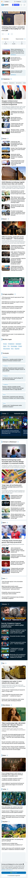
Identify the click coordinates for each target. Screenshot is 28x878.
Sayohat (17, 348)
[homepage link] (5, 5)
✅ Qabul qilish (13, 872)
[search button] (21, 5)
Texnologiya (14, 346)
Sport (4, 346)
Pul (8, 346)
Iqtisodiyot (18, 344)
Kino (12, 348)
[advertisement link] (15, 4)
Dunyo (5, 344)
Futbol (20, 346)
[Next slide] (12, 34)
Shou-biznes (6, 348)
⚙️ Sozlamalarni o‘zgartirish (13, 875)
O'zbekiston (11, 344)
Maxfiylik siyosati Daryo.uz (7, 869)
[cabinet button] (24, 5)
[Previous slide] (3, 34)
